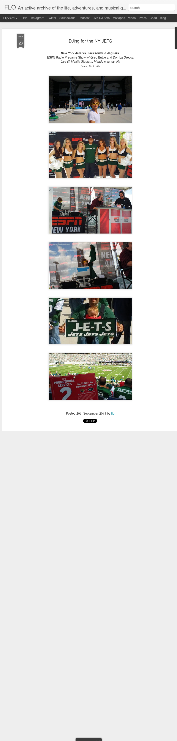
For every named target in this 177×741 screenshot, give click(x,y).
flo (112, 413)
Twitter (51, 18)
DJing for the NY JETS (90, 41)
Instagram (37, 18)
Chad (153, 18)
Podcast (84, 18)
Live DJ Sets (101, 18)
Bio (25, 18)
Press (143, 18)
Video (132, 18)
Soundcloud (67, 18)
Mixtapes (119, 18)
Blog (163, 18)
